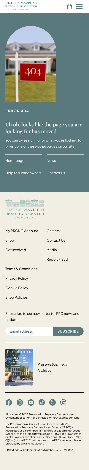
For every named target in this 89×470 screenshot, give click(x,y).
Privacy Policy (16, 278)
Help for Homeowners (23, 172)
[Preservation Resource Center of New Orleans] (44, 209)
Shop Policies (16, 297)
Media (52, 249)
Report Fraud (57, 259)
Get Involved (15, 249)
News (51, 160)
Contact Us (56, 172)
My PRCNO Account (21, 230)
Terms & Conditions (21, 268)
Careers (53, 230)
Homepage (14, 160)
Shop (9, 240)
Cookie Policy (16, 287)
